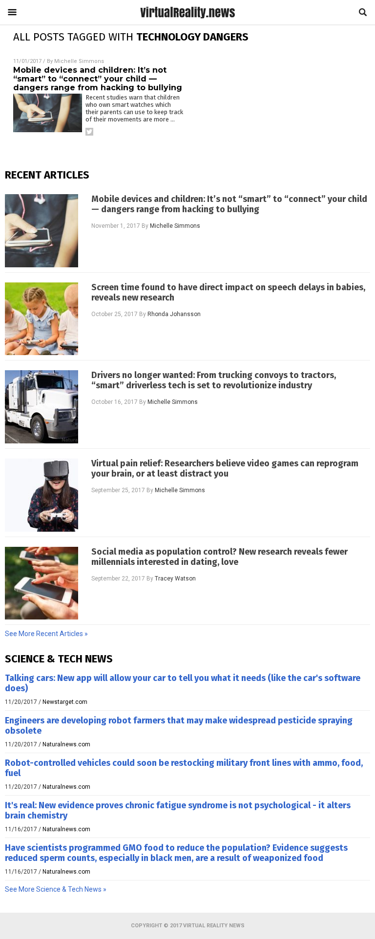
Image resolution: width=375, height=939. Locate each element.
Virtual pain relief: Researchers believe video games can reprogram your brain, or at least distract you (224, 469)
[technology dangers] (187, 18)
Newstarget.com (64, 702)
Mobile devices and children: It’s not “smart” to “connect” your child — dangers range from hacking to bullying (97, 78)
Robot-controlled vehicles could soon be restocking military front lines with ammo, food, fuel (184, 768)
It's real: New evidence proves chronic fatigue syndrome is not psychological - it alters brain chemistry (178, 810)
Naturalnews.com (66, 744)
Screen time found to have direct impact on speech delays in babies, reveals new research (228, 292)
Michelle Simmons (79, 61)
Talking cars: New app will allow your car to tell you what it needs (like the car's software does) (182, 683)
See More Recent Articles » (46, 634)
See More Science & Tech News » (55, 889)
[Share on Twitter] (89, 132)
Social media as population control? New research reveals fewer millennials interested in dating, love (219, 557)
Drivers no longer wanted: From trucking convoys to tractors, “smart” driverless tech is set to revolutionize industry (213, 380)
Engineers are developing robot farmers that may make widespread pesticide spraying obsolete (179, 725)
